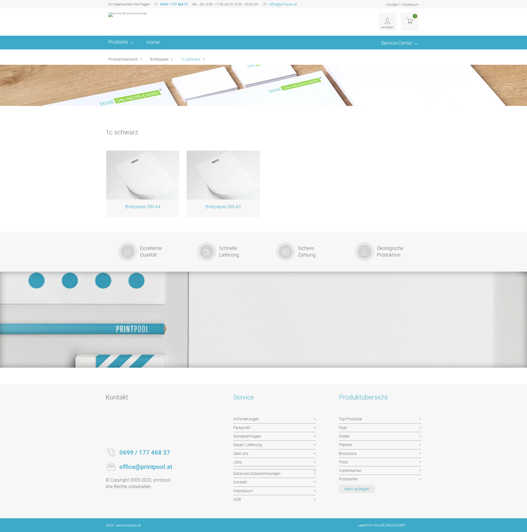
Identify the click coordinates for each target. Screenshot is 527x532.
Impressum (410, 4)
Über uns (240, 453)
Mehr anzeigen (356, 488)
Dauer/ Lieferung (247, 444)
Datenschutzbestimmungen (257, 473)
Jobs (237, 462)
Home (152, 42)
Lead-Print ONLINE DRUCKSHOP (381, 525)
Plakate (345, 444)
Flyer (343, 427)
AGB (237, 499)
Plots (343, 462)
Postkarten (348, 479)
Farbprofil (241, 427)
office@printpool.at (283, 4)
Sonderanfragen (247, 436)
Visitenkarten (350, 470)
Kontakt (392, 4)
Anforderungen (246, 418)
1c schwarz (190, 59)
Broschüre (348, 453)
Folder (344, 436)
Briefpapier (159, 59)
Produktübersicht (123, 59)
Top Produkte (350, 418)
